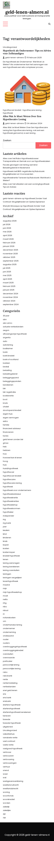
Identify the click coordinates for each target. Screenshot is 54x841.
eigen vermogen (11, 417)
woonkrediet (9, 799)
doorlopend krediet (12, 410)
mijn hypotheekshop (12, 592)
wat (4, 777)
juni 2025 (7, 271)
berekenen (8, 385)
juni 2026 (7, 228)
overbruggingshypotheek (15, 646)
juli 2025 (6, 268)
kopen (6, 545)
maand (6, 585)
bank (5, 352)
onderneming (9, 632)
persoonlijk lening (11, 665)
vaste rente (8, 745)
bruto (5, 403)
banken (6, 363)
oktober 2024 (9, 301)
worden (6, 803)
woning (6, 792)
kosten (6, 548)
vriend (6, 770)
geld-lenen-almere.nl (27, 12)
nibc (5, 606)
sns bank (7, 697)
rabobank (7, 676)
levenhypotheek (10, 581)
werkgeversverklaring (13, 781)
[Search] (49, 24)
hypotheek (8, 113)
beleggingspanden (12, 381)
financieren (8, 432)
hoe (5, 454)
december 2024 (10, 293)
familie (6, 425)
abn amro (7, 323)
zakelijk (6, 806)
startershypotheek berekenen (17, 712)
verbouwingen (10, 763)
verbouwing (8, 759)
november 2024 (10, 297)
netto (5, 599)
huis (5, 465)
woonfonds (8, 796)
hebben (6, 450)
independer (8, 516)
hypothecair (8, 472)
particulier (7, 661)
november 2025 (10, 253)
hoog (5, 461)
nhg (4, 603)
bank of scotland (10, 359)
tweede (6, 719)
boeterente (8, 395)
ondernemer (9, 628)
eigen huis (8, 414)
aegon (6, 330)
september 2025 (11, 261)
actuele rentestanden (13, 326)
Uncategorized (10, 47)
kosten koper (9, 552)
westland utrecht (11, 785)
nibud (5, 610)
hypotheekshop (10, 505)
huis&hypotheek (10, 468)
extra (5, 421)
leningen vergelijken (12, 577)
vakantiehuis (9, 734)
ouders (6, 643)
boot (5, 399)
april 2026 (7, 235)
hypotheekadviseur (12, 494)
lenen (5, 559)
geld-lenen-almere (14, 57)
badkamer (8, 348)
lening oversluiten (11, 570)
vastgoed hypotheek (12, 748)
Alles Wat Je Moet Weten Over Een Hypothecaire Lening (22, 118)
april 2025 (7, 279)
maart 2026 (8, 239)
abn (5, 319)
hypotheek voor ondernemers (17, 490)
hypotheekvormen (11, 508)
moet (5, 596)
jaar (5, 526)
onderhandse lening (12, 625)
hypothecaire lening (32, 110)
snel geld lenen (10, 690)
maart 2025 (8, 282)
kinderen (7, 537)
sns (4, 694)
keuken (6, 530)
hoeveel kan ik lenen (12, 457)
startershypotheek (11, 708)
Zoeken (7, 140)
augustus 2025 (10, 264)
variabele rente (10, 737)
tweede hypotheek (12, 723)
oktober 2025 (9, 257)
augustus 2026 (10, 221)
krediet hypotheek (11, 556)
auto (5, 341)
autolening (8, 345)
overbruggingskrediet (13, 650)
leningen (7, 574)
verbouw (7, 752)
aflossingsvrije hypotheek (15, 334)
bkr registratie (9, 392)
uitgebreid (8, 726)
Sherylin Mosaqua (11, 206)
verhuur (6, 766)
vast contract (9, 741)
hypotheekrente (10, 497)
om (4, 621)
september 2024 (11, 304)
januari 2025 (8, 290)
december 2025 (10, 250)
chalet (6, 406)
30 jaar (6, 315)
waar (5, 774)
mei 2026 (7, 231)
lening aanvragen (11, 563)
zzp (4, 817)
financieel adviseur (12, 428)
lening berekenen (11, 566)
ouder (6, 639)
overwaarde (9, 657)
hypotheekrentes (11, 501)
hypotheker (8, 512)
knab (5, 541)
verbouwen (8, 756)
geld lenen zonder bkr (13, 439)
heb (5, 446)
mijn (5, 588)
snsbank (7, 701)
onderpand (8, 636)
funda (5, 436)
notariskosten (9, 617)
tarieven (7, 716)
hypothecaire (9, 479)
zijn (4, 814)
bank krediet (8, 355)
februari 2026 (9, 242)
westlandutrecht (10, 788)
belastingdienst (10, 374)
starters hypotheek (11, 705)
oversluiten (8, 654)
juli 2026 (6, 224)
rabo (5, 672)
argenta (7, 337)
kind (5, 534)
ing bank (7, 523)
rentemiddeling (10, 683)
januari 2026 (8, 246)
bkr (4, 388)
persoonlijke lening (12, 668)
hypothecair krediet (12, 110)
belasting (7, 370)
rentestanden (9, 686)
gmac (5, 443)
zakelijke (7, 810)
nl (3, 614)
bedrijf (6, 366)
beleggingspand (11, 377)
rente (5, 679)
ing (4, 519)
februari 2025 (9, 286)
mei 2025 (7, 275)
